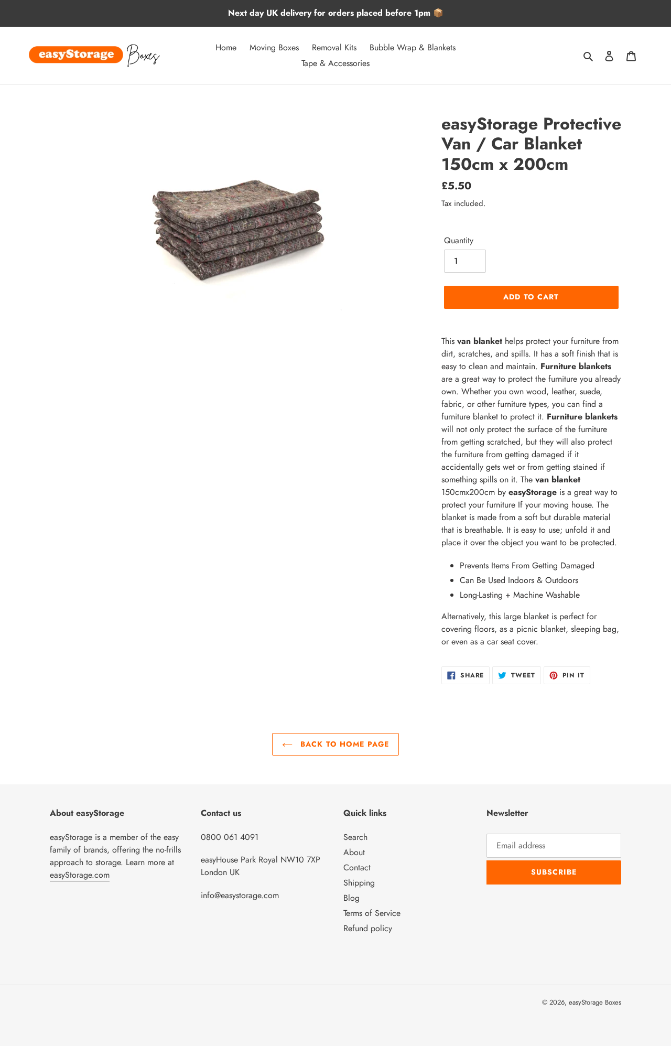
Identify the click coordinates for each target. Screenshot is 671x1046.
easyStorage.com (80, 875)
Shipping (359, 883)
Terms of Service (372, 913)
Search (355, 837)
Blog (351, 898)
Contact (357, 867)
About (354, 852)
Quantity (458, 240)
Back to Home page (343, 744)
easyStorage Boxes (595, 1002)
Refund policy (367, 928)
